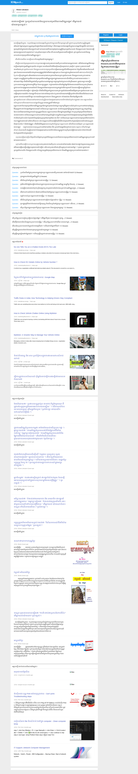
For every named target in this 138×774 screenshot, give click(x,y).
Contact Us (112, 95)
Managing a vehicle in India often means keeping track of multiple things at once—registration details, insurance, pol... (39, 342)
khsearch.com (110, 54)
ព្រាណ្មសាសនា (22, 16)
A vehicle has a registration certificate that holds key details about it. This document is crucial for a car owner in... (44, 268)
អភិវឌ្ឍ (40, 16)
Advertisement (105, 97)
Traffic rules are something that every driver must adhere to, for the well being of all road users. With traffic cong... (44, 304)
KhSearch (121, 95)
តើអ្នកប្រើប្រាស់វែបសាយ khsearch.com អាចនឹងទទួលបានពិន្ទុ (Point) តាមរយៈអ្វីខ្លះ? (113, 63)
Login (118, 3)
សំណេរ (14, 16)
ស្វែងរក (111, 3)
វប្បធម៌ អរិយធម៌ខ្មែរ (22, 572)
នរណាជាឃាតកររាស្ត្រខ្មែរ (24, 541)
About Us (103, 95)
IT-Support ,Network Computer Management (32, 747)
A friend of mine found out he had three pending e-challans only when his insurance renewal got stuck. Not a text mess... (47, 253)
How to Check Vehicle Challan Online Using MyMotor (35, 313)
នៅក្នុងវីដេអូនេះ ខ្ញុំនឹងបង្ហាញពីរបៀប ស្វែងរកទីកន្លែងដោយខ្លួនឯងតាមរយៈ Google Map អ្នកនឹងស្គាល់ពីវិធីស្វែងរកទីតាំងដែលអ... (40, 284)
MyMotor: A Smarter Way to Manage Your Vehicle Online (37, 335)
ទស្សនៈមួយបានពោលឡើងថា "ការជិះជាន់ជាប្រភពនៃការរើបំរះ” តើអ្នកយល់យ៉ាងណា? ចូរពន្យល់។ (40, 614)
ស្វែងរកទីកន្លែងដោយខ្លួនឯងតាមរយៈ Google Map (34, 277)
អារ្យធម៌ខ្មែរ (18, 640)
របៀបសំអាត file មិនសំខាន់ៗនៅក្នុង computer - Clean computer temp (40, 723)
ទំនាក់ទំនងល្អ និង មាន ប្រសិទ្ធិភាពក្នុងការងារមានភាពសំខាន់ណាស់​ (38, 357)
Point (112, 56)
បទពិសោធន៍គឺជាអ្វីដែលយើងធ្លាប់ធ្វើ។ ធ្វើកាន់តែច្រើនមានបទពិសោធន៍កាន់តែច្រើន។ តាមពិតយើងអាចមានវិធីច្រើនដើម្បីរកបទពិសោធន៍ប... (39, 386)
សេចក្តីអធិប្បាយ (19, 445)
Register (106, 35)
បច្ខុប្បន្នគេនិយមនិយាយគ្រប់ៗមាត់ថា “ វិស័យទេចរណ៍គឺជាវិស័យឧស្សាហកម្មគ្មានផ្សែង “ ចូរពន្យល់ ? (40, 524)
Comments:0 (18, 158)
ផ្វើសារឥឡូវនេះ (67, 36)
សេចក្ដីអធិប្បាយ (19, 418)
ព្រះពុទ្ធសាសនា (32, 16)
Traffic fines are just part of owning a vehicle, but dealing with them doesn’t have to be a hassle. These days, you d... (40, 320)
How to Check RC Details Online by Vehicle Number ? (35, 262)
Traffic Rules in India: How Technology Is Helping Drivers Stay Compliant (43, 298)
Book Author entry (117, 97)
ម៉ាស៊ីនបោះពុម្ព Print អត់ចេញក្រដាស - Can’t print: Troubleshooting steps (34, 695)
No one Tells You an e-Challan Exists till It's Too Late (35, 247)
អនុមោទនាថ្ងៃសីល (21, 671)
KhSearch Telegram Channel (113, 40)
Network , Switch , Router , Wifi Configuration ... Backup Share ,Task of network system (40, 755)
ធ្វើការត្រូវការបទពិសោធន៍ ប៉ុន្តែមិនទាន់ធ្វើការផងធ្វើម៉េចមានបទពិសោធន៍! (39, 378)
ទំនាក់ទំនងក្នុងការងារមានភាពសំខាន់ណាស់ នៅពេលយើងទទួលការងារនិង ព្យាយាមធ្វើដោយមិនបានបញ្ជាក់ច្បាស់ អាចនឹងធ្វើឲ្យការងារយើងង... (38, 365)
